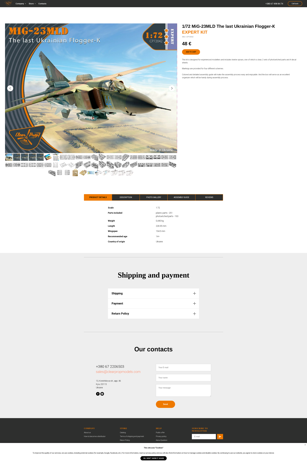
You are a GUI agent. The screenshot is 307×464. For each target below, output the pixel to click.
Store (31, 4)
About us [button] (87, 432)
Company (20, 4)
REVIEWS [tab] (209, 197)
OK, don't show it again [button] (153, 458)
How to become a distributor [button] (95, 436)
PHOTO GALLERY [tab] (153, 197)
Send (165, 404)
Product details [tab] (98, 197)
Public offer (160, 432)
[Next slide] (172, 88)
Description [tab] (126, 197)
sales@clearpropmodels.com (118, 372)
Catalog (123, 432)
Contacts (42, 4)
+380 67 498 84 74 (274, 3)
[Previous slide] (10, 88)
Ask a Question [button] (161, 440)
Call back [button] (295, 4)
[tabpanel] (153, 227)
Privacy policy (161, 436)
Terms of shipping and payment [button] (132, 436)
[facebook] (98, 394)
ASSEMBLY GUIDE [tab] (181, 197)
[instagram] (102, 394)
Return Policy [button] (125, 440)
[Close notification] (305, 445)
